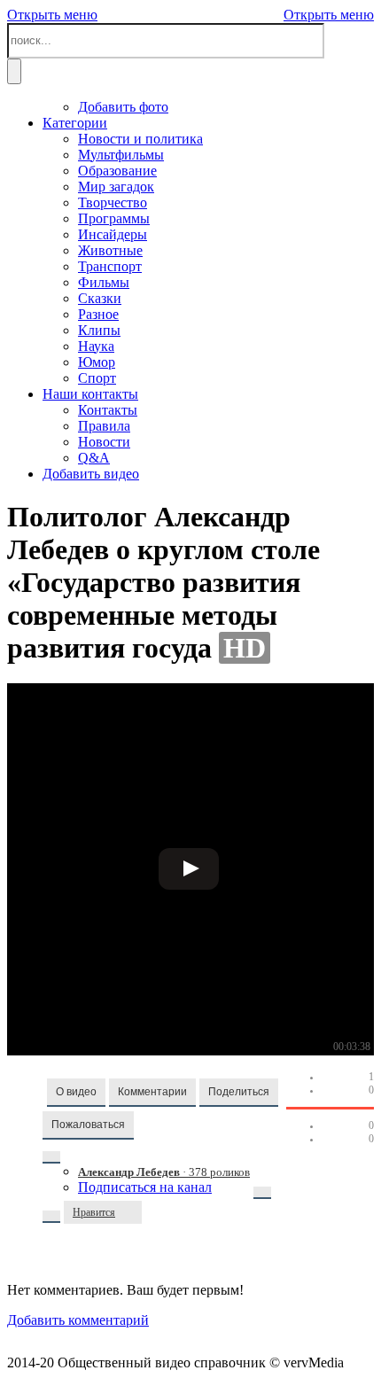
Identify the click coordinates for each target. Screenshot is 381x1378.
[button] (76, 1092)
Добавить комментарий (78, 1319)
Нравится (94, 1212)
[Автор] (51, 1157)
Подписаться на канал (145, 1187)
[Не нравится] (133, 1212)
